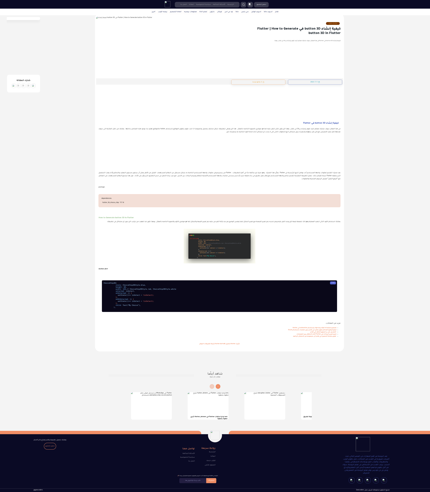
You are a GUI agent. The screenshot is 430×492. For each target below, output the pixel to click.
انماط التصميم (175, 12)
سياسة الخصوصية (203, 4)
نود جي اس (229, 12)
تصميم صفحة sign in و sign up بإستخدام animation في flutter (314, 328)
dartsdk (222, 344)
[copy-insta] (14, 86)
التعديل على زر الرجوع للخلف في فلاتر (323, 332)
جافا (237, 12)
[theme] (250, 5)
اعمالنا (191, 4)
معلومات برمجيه (190, 12)
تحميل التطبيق (50, 446)
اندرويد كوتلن (256, 12)
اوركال (219, 12)
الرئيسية (230, 4)
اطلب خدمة (211, 461)
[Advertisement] (273, 101)
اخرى (153, 12)
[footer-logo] (363, 445)
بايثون (212, 12)
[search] (243, 5)
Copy (333, 283)
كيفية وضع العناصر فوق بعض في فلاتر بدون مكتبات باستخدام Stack (312, 330)
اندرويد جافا (268, 12)
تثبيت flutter (235, 344)
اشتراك (211, 480)
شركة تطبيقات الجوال (207, 344)
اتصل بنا (183, 4)
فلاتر (276, 12)
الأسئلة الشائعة (219, 4)
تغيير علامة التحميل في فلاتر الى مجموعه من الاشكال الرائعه (314, 336)
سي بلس (245, 12)
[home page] (167, 7)
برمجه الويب (162, 12)
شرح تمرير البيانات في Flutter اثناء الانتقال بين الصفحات (316, 334)
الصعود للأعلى (210, 465)
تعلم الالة (203, 12)
